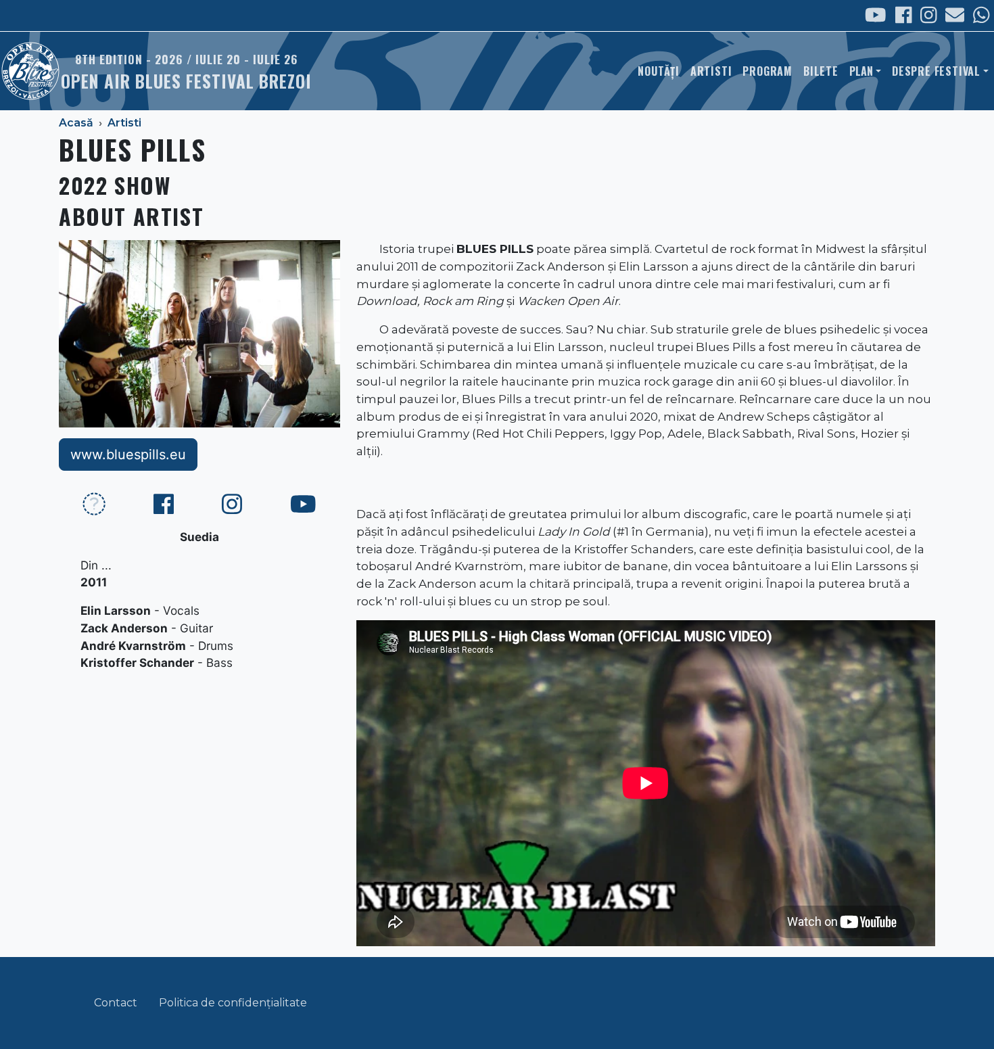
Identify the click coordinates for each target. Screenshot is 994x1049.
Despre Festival (936, 71)
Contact (115, 1002)
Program (767, 71)
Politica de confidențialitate (233, 1002)
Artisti (711, 71)
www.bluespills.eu (128, 454)
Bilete (820, 71)
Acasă (76, 122)
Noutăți (659, 71)
